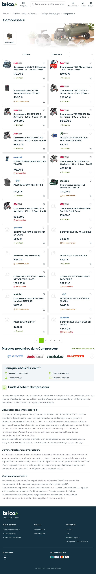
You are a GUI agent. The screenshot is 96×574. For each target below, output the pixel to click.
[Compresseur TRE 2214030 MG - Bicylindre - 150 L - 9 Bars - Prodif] (24, 141)
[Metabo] (55, 356)
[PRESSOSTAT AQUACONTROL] (71, 258)
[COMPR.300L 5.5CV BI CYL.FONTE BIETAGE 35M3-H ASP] (24, 279)
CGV (67, 533)
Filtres (27, 54)
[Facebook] (5, 557)
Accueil (6, 14)
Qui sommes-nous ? (11, 529)
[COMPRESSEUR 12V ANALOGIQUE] (71, 235)
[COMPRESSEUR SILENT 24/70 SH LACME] (71, 324)
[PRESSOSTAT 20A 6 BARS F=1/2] (24, 188)
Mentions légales (72, 537)
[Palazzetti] (75, 356)
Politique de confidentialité (77, 541)
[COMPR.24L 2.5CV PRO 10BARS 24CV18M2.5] (71, 279)
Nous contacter (9, 533)
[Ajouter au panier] (44, 78)
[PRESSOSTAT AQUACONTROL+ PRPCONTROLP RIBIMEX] (71, 141)
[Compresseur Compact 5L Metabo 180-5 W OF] (71, 188)
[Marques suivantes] (92, 356)
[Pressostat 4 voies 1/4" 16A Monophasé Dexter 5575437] (24, 94)
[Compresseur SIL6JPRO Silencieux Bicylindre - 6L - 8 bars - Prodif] (24, 70)
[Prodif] (35, 356)
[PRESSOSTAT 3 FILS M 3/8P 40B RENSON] (71, 302)
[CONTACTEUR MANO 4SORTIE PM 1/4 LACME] (24, 235)
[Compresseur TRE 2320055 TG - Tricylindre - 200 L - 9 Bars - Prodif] (71, 117)
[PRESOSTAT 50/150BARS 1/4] (24, 258)
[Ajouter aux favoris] (44, 62)
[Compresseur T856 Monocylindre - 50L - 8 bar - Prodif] (71, 70)
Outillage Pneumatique (50, 14)
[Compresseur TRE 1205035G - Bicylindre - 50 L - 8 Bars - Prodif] (71, 165)
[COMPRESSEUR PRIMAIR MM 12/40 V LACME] (24, 165)
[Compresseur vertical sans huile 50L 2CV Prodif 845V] (71, 212)
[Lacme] (15, 356)
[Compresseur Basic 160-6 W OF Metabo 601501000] (24, 302)
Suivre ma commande (12, 537)
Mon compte (39, 529)
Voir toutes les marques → (83, 348)
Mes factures (39, 533)
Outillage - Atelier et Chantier (25, 14)
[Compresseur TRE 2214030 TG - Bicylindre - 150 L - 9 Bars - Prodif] (24, 212)
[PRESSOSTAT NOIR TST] (24, 324)
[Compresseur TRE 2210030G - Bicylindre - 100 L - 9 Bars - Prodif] (24, 117)
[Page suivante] (59, 340)
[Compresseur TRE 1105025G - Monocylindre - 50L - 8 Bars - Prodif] (71, 94)
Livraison (69, 529)
